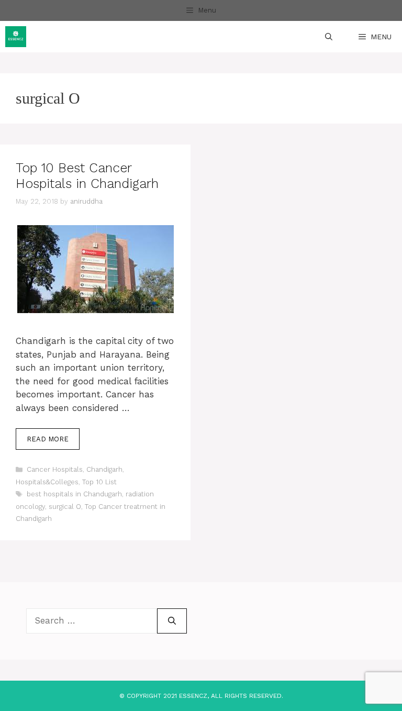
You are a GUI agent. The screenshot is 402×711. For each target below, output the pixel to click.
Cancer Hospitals (55, 469)
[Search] (172, 621)
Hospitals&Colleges (47, 482)
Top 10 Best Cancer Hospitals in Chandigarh (87, 175)
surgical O (65, 506)
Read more (48, 439)
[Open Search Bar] (328, 36)
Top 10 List (99, 482)
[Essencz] (15, 36)
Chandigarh (104, 469)
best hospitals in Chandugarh (74, 494)
